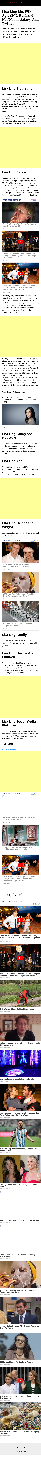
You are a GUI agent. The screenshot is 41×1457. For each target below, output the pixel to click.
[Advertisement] (20, 63)
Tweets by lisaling (9, 750)
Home (17, 1447)
